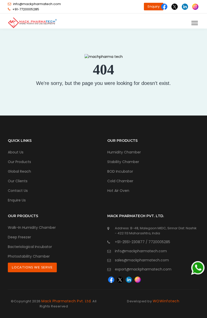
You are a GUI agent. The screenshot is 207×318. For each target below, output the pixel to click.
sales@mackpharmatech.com (142, 260)
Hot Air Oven (118, 190)
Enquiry (154, 6)
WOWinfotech (166, 301)
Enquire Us (17, 200)
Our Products (19, 161)
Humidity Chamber (124, 152)
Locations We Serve (32, 267)
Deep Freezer (19, 237)
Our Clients (18, 181)
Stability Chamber (123, 161)
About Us (15, 152)
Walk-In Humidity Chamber (32, 227)
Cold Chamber (120, 181)
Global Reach (19, 171)
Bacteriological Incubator (30, 246)
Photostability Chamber (29, 256)
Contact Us (18, 190)
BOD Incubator (120, 171)
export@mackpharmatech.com (143, 269)
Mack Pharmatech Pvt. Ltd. (66, 301)
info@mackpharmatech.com (37, 4)
